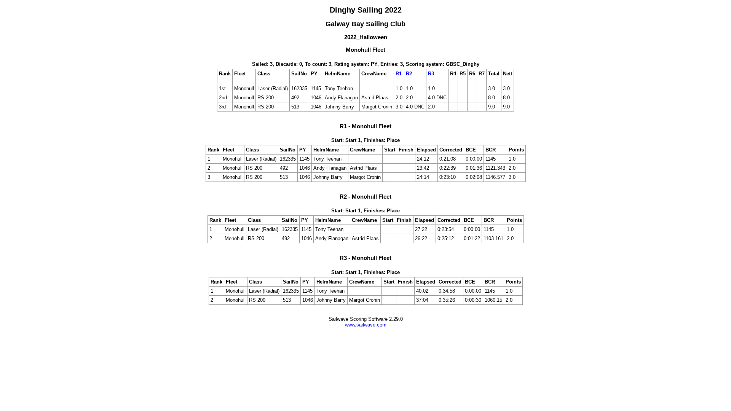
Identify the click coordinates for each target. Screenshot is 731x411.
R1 (399, 73)
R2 (409, 73)
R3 (431, 73)
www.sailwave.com (365, 325)
